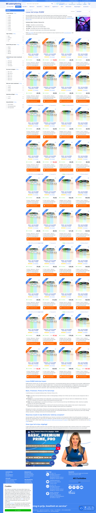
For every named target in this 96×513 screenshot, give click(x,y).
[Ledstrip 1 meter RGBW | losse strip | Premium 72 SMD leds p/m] (50, 46)
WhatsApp (89, 508)
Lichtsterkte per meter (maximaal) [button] (14, 57)
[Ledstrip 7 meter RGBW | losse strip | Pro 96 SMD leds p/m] (83, 253)
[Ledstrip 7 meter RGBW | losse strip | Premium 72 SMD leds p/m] (50, 253)
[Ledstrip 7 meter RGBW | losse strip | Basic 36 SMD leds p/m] (33, 253)
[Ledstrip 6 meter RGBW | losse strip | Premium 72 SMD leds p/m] (50, 217)
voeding (65, 420)
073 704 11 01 (53, 473)
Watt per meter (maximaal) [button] (14, 83)
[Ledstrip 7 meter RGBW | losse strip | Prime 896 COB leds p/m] (66, 253)
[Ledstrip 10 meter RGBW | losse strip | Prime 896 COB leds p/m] (66, 355)
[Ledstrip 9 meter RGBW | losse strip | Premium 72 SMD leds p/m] (50, 321)
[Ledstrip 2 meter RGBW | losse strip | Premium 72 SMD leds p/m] (50, 79)
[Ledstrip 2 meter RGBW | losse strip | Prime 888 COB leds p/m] (66, 79)
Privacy (52, 510)
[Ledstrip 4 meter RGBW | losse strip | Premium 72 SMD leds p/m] (50, 148)
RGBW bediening (47, 420)
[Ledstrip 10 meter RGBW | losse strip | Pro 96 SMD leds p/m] (83, 355)
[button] (39, 40)
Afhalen (32, 474)
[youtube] (81, 487)
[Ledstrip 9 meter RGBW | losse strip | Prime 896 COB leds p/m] (66, 321)
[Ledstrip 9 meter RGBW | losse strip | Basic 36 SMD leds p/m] (33, 321)
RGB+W (31, 10)
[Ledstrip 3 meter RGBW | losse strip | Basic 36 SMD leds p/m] (33, 115)
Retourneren (27, 477)
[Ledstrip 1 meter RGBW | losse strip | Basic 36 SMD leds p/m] (33, 46)
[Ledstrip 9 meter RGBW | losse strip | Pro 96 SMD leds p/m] (83, 321)
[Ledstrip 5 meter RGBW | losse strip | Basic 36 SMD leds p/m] (33, 184)
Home (27, 10)
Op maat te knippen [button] (12, 69)
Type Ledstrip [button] (10, 33)
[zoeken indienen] (52, 3)
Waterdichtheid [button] (11, 102)
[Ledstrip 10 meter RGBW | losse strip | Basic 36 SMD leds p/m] (33, 355)
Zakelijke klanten (9, 476)
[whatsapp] (83, 0)
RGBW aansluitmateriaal (57, 420)
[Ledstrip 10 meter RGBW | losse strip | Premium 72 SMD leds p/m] (50, 355)
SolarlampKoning (28, 482)
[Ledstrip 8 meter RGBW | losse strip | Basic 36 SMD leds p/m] (33, 286)
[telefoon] (47, 474)
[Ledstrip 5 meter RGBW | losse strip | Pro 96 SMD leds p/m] (83, 184)
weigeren (12, 503)
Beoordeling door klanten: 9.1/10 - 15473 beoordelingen (48, 511)
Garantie (26, 476)
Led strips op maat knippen (12, 483)
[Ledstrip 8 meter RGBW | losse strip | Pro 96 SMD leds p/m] (83, 286)
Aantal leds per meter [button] (12, 44)
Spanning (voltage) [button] (12, 94)
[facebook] (70, 487)
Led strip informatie (10, 481)
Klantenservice (72, 4)
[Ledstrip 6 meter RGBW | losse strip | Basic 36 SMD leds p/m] (33, 217)
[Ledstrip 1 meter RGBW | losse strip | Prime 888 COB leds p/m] (66, 46)
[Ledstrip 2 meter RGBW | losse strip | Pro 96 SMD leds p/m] (83, 79)
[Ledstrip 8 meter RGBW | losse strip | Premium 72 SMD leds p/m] (50, 286)
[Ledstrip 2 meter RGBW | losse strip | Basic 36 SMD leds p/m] (33, 79)
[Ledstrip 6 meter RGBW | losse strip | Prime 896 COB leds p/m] (66, 217)
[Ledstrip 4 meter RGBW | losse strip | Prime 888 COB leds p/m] (66, 148)
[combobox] (38, 3)
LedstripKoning (9, 472)
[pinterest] (74, 487)
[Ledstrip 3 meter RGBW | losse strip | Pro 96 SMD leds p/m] (83, 115)
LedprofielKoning (28, 483)
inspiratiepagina (67, 32)
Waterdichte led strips (10, 482)
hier (22, 499)
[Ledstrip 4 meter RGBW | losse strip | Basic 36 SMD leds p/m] (33, 148)
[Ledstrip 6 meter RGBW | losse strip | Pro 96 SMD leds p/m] (83, 217)
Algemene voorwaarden (44, 510)
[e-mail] (47, 481)
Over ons (7, 473)
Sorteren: (73, 11)
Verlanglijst (79, 4)
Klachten (31, 476)
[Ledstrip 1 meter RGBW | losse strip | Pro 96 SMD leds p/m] (83, 46)
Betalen (31, 473)
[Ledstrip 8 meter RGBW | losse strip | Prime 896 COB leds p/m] (66, 286)
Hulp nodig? (48, 472)
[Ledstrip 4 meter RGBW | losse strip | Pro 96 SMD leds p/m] (83, 148)
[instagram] (77, 487)
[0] (89, 3)
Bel (92, 508)
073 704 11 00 (53, 485)
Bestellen (26, 473)
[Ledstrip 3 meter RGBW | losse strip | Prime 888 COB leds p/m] (66, 115)
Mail (85, 508)
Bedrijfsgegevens (9, 474)
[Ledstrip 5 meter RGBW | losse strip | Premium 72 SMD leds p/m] (50, 184)
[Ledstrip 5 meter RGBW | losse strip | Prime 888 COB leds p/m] (66, 184)
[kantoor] (47, 493)
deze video (31, 32)
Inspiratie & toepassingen (11, 479)
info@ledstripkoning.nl (55, 480)
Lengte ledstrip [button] (11, 13)
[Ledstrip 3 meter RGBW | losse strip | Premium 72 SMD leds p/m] (50, 115)
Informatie (8, 478)
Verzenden (26, 474)
